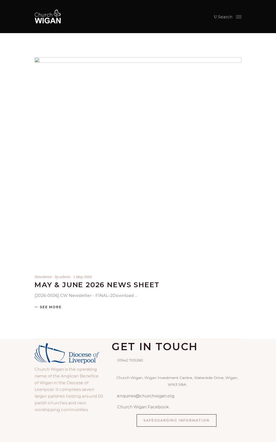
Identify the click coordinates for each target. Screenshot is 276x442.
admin (65, 276)
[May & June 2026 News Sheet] (138, 160)
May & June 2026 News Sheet (97, 284)
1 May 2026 (82, 276)
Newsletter (43, 276)
